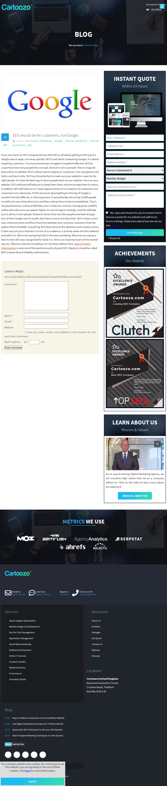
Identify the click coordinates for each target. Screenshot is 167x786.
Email (8, 321)
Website (8, 327)
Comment (10, 284)
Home (87, 45)
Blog (95, 45)
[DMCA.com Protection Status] (15, 745)
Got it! (33, 781)
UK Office (156, 9)
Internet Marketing (76, 141)
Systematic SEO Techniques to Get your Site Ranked (37, 729)
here (27, 770)
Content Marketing (41, 141)
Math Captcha (12, 342)
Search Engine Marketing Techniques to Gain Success (37, 735)
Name (8, 315)
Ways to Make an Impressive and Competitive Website (38, 717)
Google (58, 141)
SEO (30, 145)
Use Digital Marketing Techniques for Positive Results (37, 723)
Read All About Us (135, 496)
